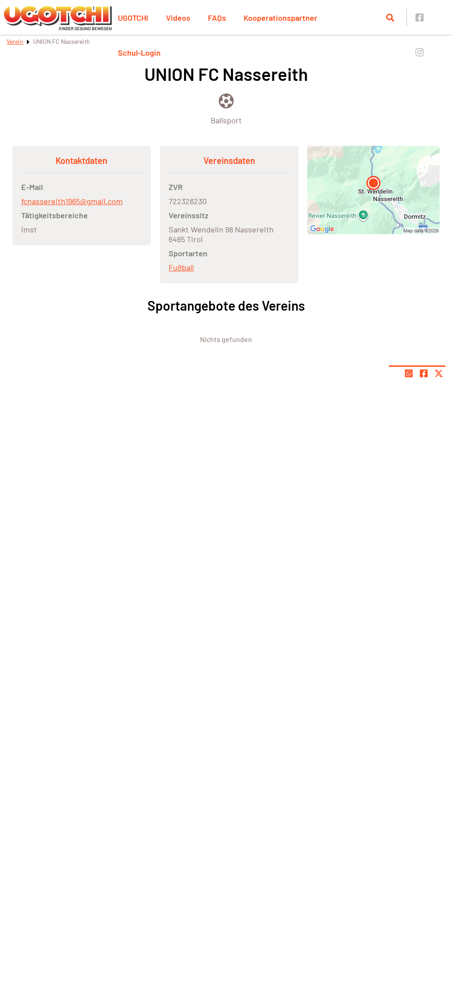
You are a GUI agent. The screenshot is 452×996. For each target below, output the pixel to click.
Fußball (181, 267)
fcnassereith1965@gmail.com (72, 201)
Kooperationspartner (280, 18)
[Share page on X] (438, 373)
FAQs (217, 18)
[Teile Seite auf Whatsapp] (408, 373)
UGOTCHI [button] (133, 18)
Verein (15, 41)
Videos (178, 18)
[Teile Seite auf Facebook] (423, 373)
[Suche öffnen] (390, 18)
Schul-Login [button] (139, 52)
